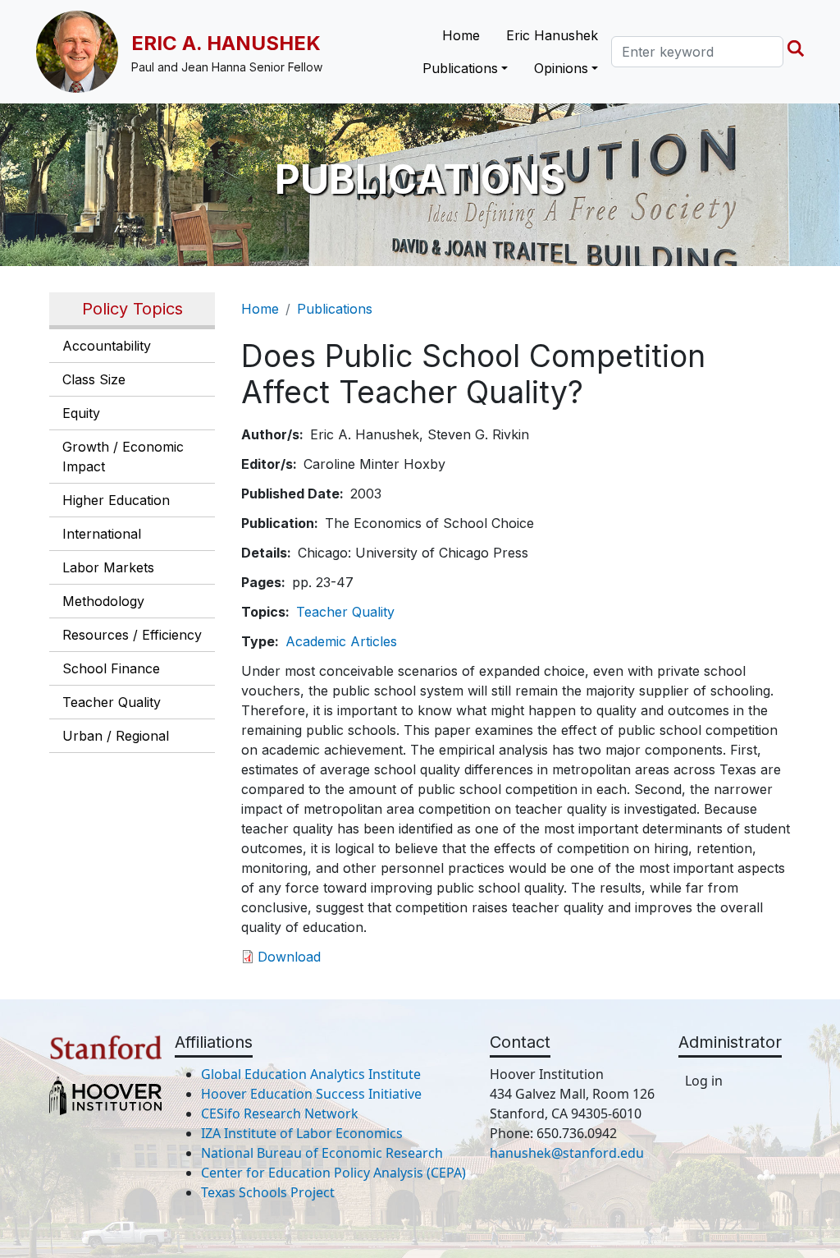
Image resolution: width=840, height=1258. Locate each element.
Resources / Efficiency (132, 635)
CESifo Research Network (279, 1113)
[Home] (83, 52)
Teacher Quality (111, 702)
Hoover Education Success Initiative (311, 1094)
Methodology (103, 601)
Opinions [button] (561, 68)
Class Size (94, 379)
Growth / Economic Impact (123, 456)
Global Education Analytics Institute (311, 1074)
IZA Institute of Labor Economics (302, 1133)
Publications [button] (460, 68)
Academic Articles (341, 641)
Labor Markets (108, 567)
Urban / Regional (115, 736)
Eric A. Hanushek (226, 43)
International (101, 534)
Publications (334, 309)
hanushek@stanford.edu (567, 1153)
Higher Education (116, 500)
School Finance (111, 668)
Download (289, 956)
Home (461, 35)
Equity (81, 413)
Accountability (106, 345)
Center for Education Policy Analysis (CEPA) (333, 1173)
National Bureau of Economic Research (322, 1153)
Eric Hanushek (552, 35)
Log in (704, 1081)
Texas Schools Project (268, 1192)
